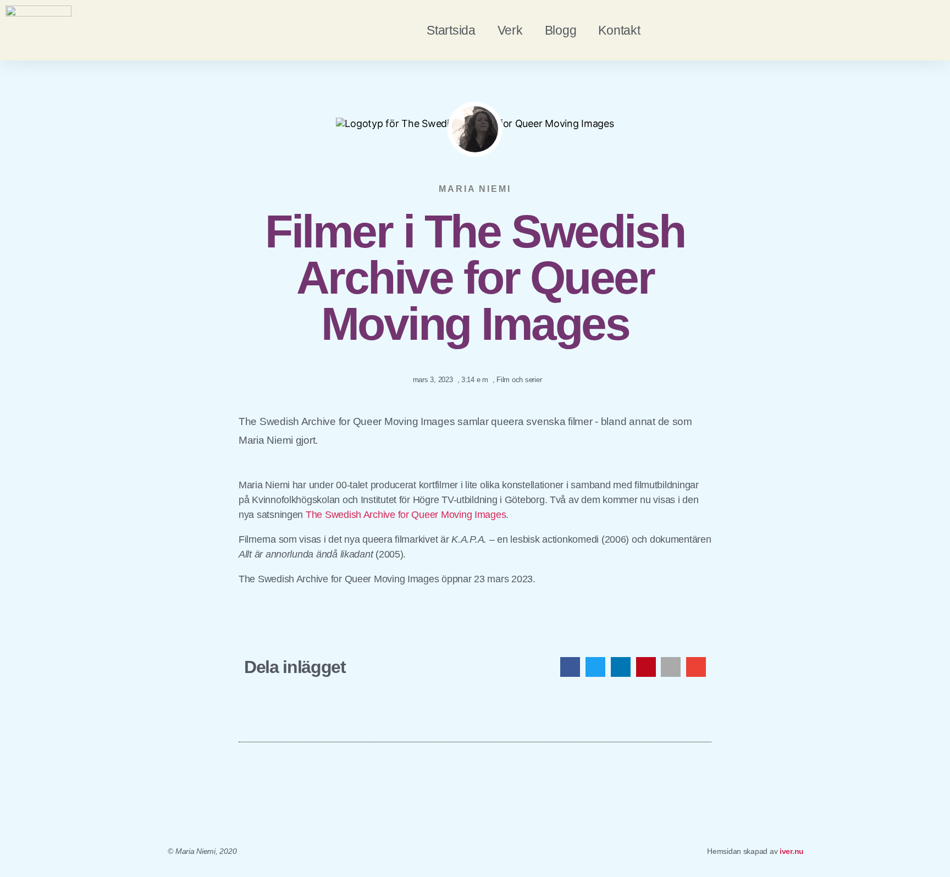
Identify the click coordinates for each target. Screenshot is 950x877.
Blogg (561, 30)
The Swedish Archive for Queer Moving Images (406, 514)
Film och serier (519, 380)
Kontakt (619, 30)
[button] (570, 667)
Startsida (451, 30)
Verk (510, 30)
